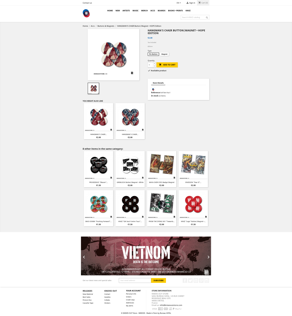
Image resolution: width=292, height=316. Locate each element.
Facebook (185, 280)
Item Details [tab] (158, 83)
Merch (144, 10)
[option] (146, 256)
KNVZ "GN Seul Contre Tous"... (130, 221)
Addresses (130, 303)
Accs (152, 10)
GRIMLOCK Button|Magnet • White (130, 182)
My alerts (129, 306)
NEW (118, 10)
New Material (88, 294)
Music (135, 10)
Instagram (207, 280)
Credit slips (130, 300)
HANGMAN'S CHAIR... (98, 134)
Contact (107, 294)
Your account (133, 290)
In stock (154, 96)
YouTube (196, 280)
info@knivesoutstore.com (171, 305)
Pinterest (201, 280)
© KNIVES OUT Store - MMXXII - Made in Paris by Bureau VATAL (146, 313)
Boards (161, 10)
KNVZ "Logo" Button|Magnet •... (193, 221)
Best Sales (86, 297)
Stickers (107, 303)
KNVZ (188, 10)
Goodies (107, 297)
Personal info (131, 294)
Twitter (190, 280)
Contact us (87, 3)
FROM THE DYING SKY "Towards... (162, 221)
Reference (155, 92)
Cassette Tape (88, 303)
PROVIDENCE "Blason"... (98, 182)
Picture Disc (87, 300)
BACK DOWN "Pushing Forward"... (98, 221)
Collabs (107, 300)
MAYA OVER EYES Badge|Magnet (161, 182)
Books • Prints (175, 10)
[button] (90, 256)
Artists (126, 10)
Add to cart (167, 64)
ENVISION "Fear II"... (193, 182)
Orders (128, 297)
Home (110, 10)
